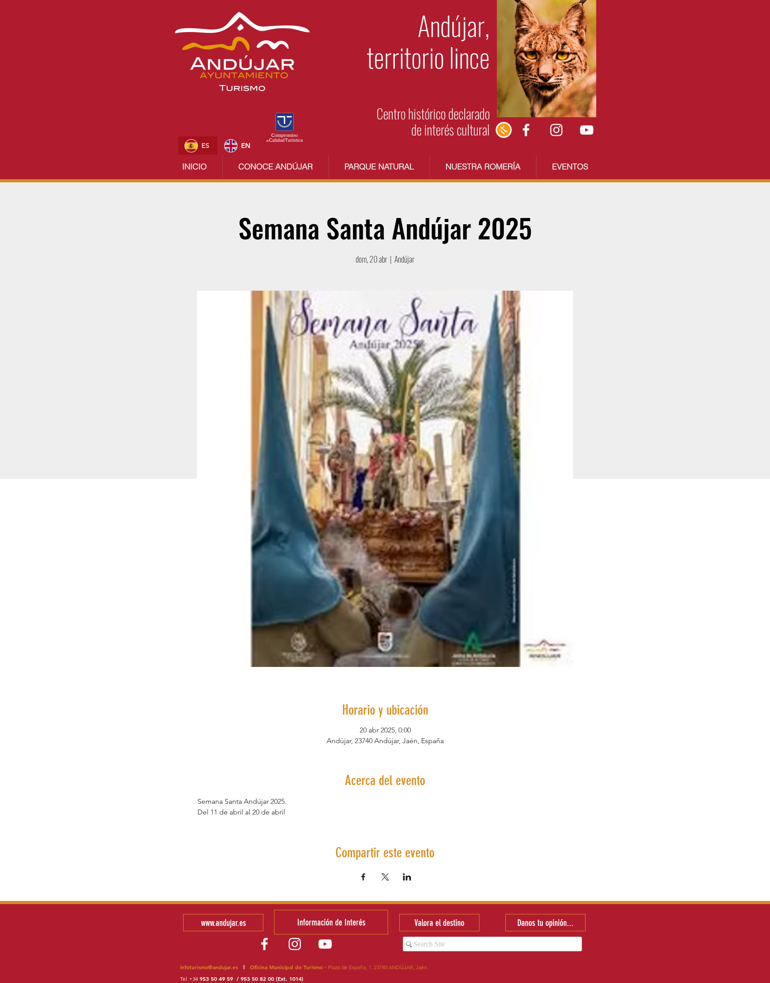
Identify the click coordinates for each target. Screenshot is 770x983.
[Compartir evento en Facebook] (363, 876)
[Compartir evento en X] (385, 876)
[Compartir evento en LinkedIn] (407, 876)
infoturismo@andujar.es (209, 967)
